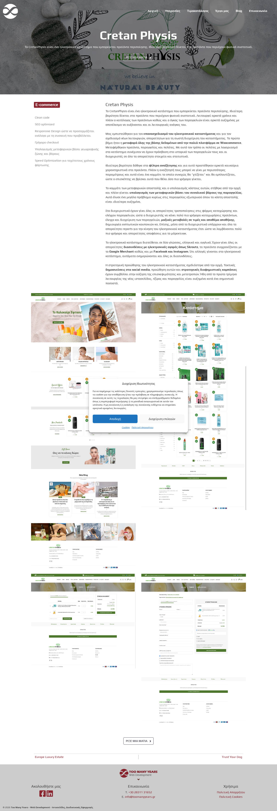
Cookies (126, 427)
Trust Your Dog (232, 757)
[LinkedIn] (50, 795)
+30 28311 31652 (140, 792)
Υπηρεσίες (172, 11)
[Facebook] (42, 795)
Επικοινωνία (258, 11)
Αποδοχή (115, 418)
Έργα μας (222, 11)
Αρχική (153, 11)
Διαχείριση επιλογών (162, 418)
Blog (239, 11)
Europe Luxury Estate (49, 757)
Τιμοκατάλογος (198, 11)
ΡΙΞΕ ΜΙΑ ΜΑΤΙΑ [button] (137, 57)
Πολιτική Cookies (231, 797)
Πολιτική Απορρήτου (142, 427)
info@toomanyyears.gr (140, 797)
